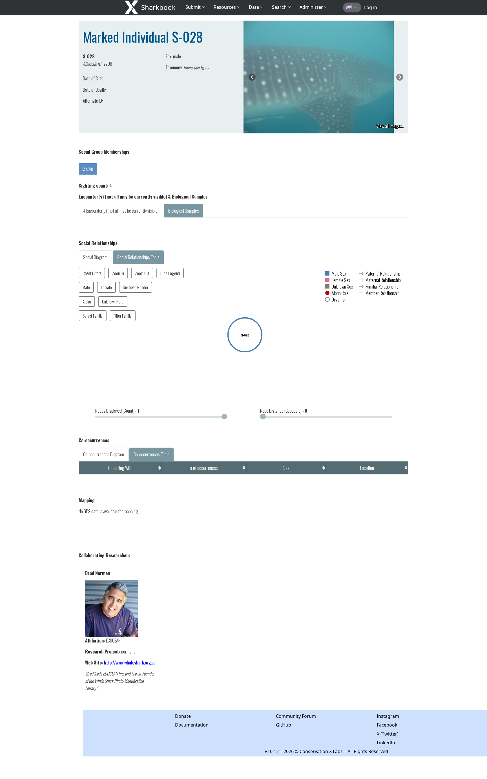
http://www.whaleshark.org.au (130, 662)
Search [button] (279, 7)
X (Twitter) (388, 734)
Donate (183, 716)
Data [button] (254, 7)
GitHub (283, 725)
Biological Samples (183, 210)
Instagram (388, 716)
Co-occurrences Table (151, 454)
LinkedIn (386, 743)
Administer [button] (311, 7)
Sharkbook (158, 7)
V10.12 (272, 751)
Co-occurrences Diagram (103, 454)
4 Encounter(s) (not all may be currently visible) (121, 210)
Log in (370, 7)
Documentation (192, 725)
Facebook (387, 725)
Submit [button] (193, 7)
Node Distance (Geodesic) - (283, 410)
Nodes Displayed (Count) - (117, 410)
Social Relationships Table (138, 257)
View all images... (390, 126)
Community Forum (296, 716)
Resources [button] (225, 7)
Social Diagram (95, 257)
